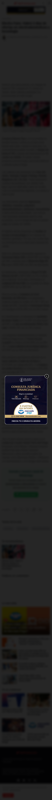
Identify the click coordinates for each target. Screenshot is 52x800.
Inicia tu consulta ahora (26, 421)
